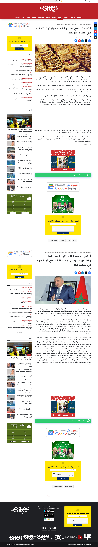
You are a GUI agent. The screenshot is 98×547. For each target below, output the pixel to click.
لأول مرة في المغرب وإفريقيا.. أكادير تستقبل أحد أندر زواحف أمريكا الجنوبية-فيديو (24, 149)
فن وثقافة (40, 17)
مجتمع (72, 17)
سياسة (66, 17)
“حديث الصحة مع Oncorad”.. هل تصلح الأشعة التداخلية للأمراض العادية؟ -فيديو (25, 162)
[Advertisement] (63, 117)
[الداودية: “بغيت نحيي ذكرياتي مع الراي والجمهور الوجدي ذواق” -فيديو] (11, 143)
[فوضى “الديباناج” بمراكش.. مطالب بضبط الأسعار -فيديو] (11, 181)
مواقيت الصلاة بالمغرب (72, 544)
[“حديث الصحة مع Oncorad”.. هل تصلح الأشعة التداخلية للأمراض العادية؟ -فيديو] (11, 162)
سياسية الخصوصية (81, 544)
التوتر (68, 241)
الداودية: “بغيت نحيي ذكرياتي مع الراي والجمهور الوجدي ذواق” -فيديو (24, 142)
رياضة (47, 17)
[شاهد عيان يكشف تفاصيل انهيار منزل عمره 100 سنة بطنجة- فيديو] (11, 156)
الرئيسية (79, 17)
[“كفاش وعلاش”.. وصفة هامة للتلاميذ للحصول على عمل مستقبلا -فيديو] (11, 137)
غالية (28, 17)
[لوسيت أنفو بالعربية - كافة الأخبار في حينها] (49, 9)
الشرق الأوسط (53, 241)
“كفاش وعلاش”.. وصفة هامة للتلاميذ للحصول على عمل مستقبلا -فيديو (24, 136)
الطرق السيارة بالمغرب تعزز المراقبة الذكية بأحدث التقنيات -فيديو (20, 130)
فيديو (33, 17)
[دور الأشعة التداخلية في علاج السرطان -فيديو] (11, 175)
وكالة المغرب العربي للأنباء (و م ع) (77, 37)
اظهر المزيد (19, 104)
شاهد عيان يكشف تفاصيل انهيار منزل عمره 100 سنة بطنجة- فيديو (24, 155)
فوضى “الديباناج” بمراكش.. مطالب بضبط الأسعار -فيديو (24, 180)
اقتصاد (60, 17)
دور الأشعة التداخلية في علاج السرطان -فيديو (25, 174)
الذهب (61, 241)
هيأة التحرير (88, 544)
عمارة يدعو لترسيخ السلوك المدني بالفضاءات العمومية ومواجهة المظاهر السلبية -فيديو (24, 187)
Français (17, 17)
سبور (23, 17)
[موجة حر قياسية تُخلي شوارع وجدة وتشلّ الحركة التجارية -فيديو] (11, 169)
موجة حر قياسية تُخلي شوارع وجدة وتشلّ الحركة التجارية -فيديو (24, 167)
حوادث (53, 17)
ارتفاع (74, 241)
